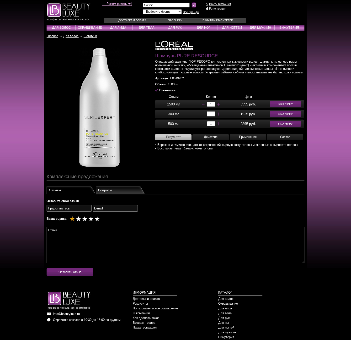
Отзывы (55, 190)
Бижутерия (289, 27)
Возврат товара (144, 322)
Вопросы (105, 190)
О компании (141, 313)
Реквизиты (140, 303)
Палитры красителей (217, 20)
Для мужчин (260, 27)
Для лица (118, 27)
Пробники (175, 20)
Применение (248, 137)
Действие (211, 137)
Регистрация (217, 8)
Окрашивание (90, 27)
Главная (52, 36)
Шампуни (90, 36)
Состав (285, 137)
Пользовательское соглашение (155, 308)
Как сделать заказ (146, 318)
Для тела (146, 27)
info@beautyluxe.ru (66, 314)
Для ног (203, 27)
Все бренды (191, 12)
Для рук (175, 27)
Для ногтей (232, 27)
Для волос (61, 27)
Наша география (145, 327)
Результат (173, 137)
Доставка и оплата (132, 20)
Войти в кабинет (220, 4)
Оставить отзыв (69, 272)
